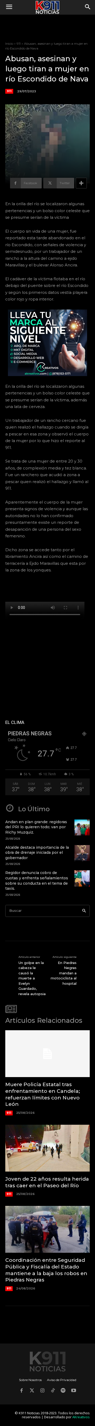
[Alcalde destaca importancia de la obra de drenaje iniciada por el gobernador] (82, 853)
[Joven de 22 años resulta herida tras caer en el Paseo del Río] (47, 1148)
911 (19, 44)
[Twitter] (32, 1391)
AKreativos (81, 1417)
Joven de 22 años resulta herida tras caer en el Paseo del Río (47, 1182)
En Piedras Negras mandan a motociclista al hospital (64, 973)
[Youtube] (73, 1391)
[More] (81, 183)
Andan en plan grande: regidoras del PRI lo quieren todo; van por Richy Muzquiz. (36, 827)
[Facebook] (21, 1391)
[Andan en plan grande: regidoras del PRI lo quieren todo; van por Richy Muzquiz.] (82, 827)
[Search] (84, 911)
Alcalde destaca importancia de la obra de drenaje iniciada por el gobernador (37, 852)
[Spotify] (63, 1391)
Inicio (9, 44)
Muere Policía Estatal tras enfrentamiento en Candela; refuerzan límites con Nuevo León (42, 1094)
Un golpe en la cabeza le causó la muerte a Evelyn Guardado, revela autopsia (32, 978)
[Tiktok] (53, 1391)
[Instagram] (42, 1391)
